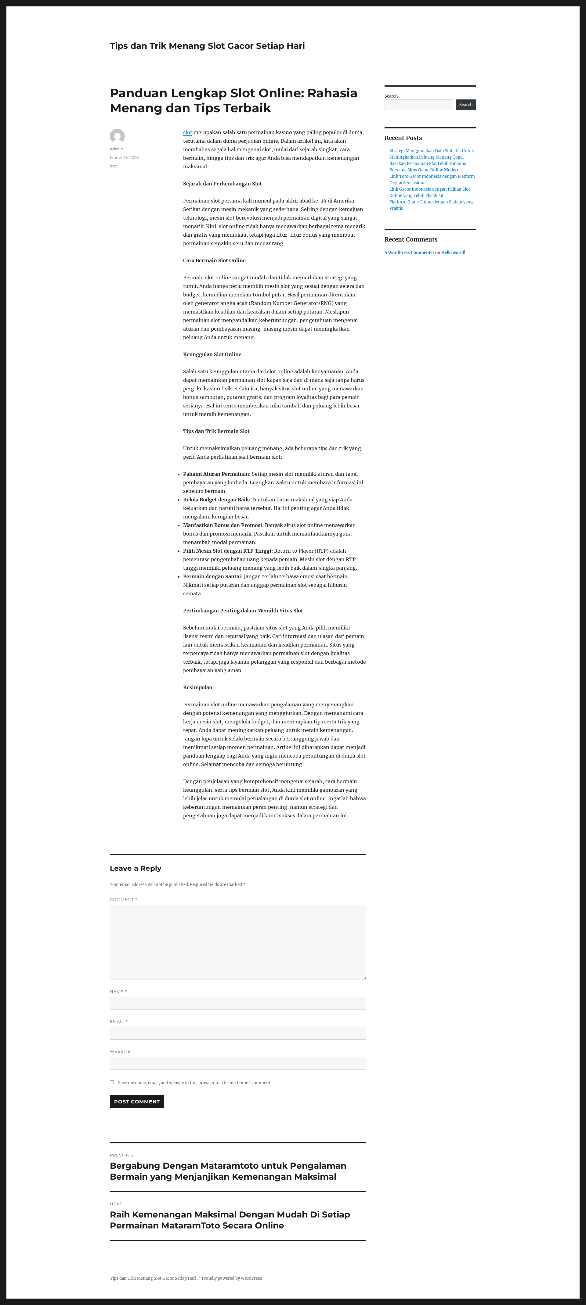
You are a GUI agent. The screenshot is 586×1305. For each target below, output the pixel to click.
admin (116, 148)
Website (120, 1051)
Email (119, 1021)
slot (187, 132)
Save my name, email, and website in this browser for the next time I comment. (194, 1082)
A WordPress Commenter (409, 252)
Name (119, 991)
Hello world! (453, 252)
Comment (124, 899)
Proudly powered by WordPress (232, 1278)
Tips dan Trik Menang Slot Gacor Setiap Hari (207, 46)
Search (391, 96)
